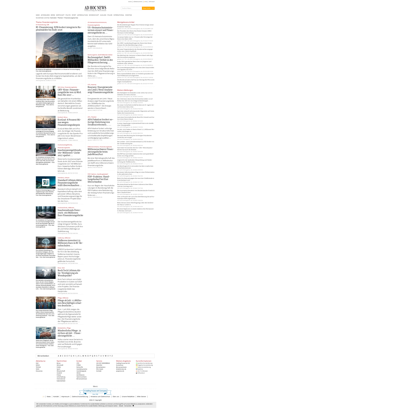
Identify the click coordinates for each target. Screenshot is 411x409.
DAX (37, 363)
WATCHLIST (152, 1)
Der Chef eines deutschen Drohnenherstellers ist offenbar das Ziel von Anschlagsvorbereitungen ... (135, 100)
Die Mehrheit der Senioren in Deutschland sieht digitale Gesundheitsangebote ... (135, 56)
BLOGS (130, 1)
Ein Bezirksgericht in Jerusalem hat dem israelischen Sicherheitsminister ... (135, 167)
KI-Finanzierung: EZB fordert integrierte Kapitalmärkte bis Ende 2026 (59, 29)
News (49, 396)
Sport (58, 369)
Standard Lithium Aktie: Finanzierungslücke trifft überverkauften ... (70, 183)
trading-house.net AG (123, 363)
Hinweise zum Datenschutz (100, 396)
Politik (59, 367)
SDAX (37, 369)
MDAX (38, 365)
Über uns (116, 396)
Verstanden (128, 406)
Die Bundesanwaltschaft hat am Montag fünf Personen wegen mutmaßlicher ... (135, 81)
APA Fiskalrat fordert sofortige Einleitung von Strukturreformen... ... (100, 122)
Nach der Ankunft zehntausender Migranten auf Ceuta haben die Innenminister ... (135, 112)
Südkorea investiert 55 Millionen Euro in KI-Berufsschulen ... (70, 243)
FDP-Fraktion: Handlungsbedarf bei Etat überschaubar (99, 179)
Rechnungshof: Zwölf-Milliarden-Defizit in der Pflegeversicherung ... (100, 60)
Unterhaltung (61, 377)
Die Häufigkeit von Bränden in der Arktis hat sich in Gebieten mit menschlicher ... (134, 94)
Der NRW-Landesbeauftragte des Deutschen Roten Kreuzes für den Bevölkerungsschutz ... (134, 44)
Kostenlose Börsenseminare (121, 366)
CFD (78, 363)
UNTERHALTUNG (82, 15)
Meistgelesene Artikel (125, 22)
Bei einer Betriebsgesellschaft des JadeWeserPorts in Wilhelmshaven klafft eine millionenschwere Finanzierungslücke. (101, 161)
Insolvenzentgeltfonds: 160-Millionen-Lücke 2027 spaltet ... (70, 153)
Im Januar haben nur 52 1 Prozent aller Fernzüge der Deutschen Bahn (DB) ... (135, 38)
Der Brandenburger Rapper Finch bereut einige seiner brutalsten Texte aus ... (135, 26)
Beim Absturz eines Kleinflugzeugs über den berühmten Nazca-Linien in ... (135, 204)
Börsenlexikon (43, 356)
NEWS (38, 15)
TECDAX (38, 367)
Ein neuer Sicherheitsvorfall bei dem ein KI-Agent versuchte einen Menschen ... (135, 106)
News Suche (146, 8)
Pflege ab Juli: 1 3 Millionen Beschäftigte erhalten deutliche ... (70, 303)
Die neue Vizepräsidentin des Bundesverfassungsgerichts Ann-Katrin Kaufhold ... (135, 50)
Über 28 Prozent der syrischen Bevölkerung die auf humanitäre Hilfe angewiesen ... (136, 198)
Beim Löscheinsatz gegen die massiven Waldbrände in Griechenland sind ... (135, 179)
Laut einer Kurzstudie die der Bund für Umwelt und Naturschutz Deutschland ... (136, 118)
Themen (60, 18)
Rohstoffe (80, 367)
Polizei (59, 375)
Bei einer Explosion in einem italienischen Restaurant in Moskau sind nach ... (135, 210)
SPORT (74, 15)
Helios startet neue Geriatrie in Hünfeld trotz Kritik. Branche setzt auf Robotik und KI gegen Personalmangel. (70, 343)
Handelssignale (81, 371)
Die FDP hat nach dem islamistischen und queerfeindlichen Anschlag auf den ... (135, 155)
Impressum (65, 396)
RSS (146, 1)
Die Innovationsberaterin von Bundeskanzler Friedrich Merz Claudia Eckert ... (136, 191)
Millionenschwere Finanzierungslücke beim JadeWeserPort (101, 152)
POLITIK (68, 15)
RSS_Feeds (99, 369)
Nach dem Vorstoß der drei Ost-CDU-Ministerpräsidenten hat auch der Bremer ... (135, 149)
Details (121, 406)
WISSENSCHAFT (94, 15)
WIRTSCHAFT (60, 15)
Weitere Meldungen (125, 90)
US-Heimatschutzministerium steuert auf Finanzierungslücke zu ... (101, 30)
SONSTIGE (128, 15)
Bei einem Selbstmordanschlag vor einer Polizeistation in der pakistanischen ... (135, 173)
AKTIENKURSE (45, 15)
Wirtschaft (60, 365)
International (61, 379)
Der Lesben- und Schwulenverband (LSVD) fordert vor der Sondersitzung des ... (135, 143)
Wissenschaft (61, 371)
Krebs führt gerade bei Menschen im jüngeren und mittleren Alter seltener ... (134, 62)
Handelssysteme (82, 369)
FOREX (79, 365)
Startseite (53, 18)
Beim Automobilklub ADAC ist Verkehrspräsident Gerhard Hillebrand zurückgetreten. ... (135, 75)
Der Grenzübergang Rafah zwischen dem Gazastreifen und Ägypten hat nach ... (135, 69)
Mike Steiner (141, 396)
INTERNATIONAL (118, 15)
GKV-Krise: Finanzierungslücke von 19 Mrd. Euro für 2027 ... (70, 92)
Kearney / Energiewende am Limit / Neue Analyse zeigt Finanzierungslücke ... (100, 91)
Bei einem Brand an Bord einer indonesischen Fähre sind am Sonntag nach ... (135, 185)
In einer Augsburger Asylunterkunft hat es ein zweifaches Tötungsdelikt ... (135, 124)
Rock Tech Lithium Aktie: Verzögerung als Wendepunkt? (69, 273)
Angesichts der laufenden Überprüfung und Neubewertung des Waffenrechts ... (134, 161)
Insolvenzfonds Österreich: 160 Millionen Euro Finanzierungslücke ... (70, 214)
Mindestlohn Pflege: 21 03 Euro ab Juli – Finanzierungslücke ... (69, 333)
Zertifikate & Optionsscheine (81, 376)
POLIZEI (109, 15)
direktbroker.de (121, 369)
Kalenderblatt (61, 381)
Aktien (79, 373)
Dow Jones (39, 371)
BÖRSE (53, 15)
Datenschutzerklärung (80, 396)
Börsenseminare (82, 379)
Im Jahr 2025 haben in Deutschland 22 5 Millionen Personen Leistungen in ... (136, 130)
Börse (58, 363)
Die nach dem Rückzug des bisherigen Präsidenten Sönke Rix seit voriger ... (134, 137)
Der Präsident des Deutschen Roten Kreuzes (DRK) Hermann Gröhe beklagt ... (134, 32)
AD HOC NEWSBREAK (103, 363)
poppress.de (120, 371)
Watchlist (99, 365)
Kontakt (98, 371)
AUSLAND (103, 15)
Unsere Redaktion (128, 396)
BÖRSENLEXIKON (138, 1)
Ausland (59, 373)
